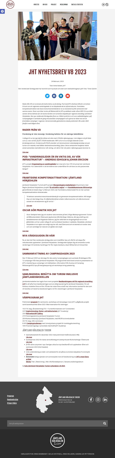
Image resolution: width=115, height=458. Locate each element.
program (34, 302)
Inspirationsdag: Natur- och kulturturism (41, 311)
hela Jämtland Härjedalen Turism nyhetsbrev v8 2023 (44, 366)
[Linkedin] (105, 399)
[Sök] (105, 423)
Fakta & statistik (77, 4)
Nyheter (36, 4)
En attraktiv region (57, 187)
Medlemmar (64, 4)
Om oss (45, 4)
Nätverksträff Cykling (34, 314)
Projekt (53, 4)
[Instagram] (98, 399)
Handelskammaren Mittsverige (80, 187)
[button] (2, 11)
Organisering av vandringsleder (44, 164)
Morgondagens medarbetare (64, 185)
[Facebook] (91, 399)
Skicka (28, 362)
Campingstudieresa (34, 323)
